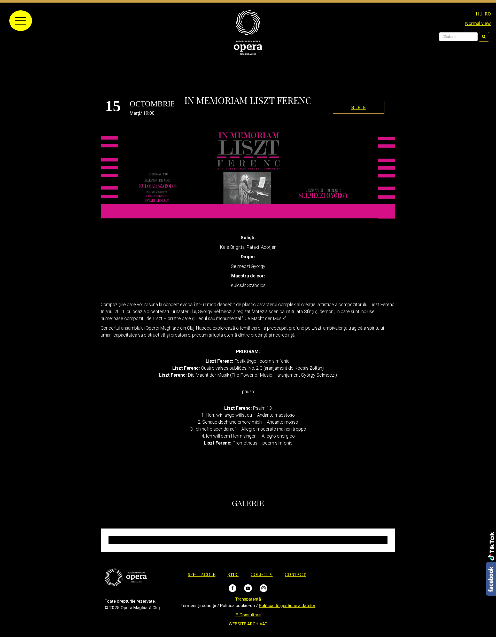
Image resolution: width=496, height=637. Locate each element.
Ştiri (233, 574)
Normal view (478, 23)
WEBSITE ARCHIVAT (248, 623)
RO (488, 14)
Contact (295, 574)
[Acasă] (248, 32)
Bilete (358, 107)
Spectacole (201, 574)
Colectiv (262, 574)
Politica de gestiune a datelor (287, 605)
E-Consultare (248, 614)
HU (479, 14)
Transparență (248, 599)
